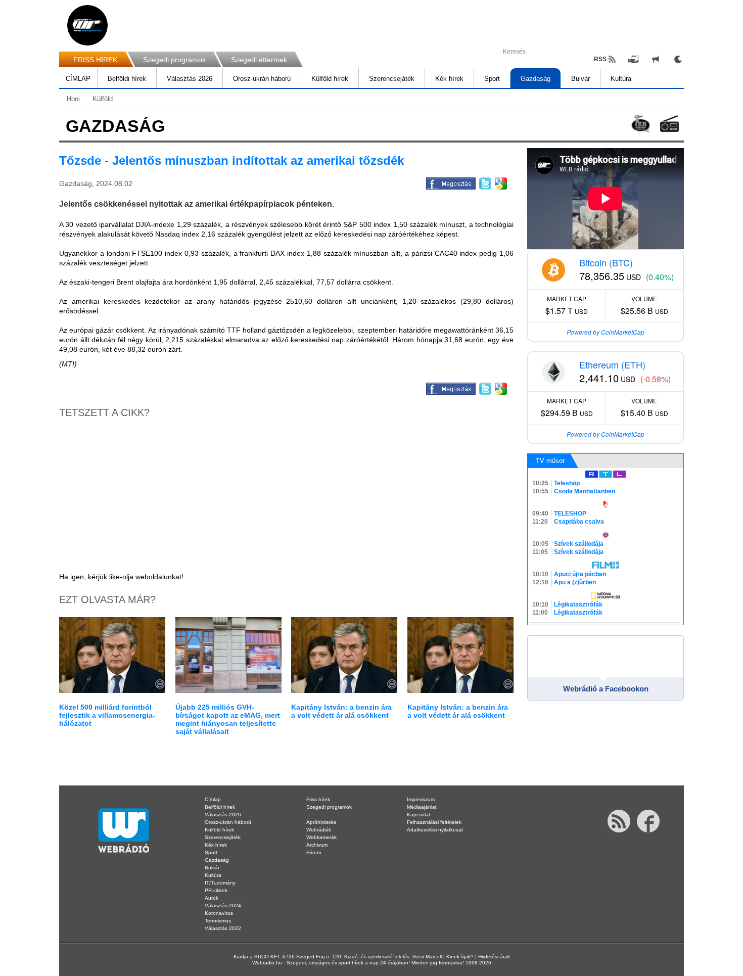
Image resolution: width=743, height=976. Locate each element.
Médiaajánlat (422, 807)
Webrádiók (318, 829)
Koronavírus (219, 913)
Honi (73, 99)
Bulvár (580, 78)
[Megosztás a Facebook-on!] (450, 182)
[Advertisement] (702, 161)
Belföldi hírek (127, 78)
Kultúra (621, 78)
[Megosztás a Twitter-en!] (484, 182)
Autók (211, 898)
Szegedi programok (174, 60)
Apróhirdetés (321, 822)
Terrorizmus (218, 920)
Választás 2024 (223, 905)
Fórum (313, 852)
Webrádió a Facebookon (605, 688)
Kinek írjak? (460, 956)
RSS (600, 59)
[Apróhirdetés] (655, 59)
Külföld (102, 99)
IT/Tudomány (220, 883)
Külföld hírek (329, 78)
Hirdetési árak (494, 956)
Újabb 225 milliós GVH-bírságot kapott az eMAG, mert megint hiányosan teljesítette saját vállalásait (227, 719)
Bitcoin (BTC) (606, 262)
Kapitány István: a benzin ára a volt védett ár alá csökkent (341, 711)
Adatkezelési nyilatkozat (435, 829)
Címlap (213, 799)
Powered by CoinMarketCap (605, 332)
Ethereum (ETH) (612, 364)
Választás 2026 (189, 78)
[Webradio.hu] (87, 25)
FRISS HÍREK (95, 60)
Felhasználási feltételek (434, 822)
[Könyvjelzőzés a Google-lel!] (500, 182)
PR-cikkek (216, 890)
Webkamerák (321, 837)
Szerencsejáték (391, 78)
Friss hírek (318, 799)
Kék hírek (449, 78)
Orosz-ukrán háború (262, 78)
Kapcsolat (418, 814)
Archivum (317, 845)
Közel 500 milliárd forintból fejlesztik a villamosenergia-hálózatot (107, 715)
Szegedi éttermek (259, 60)
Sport (492, 78)
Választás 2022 (223, 928)
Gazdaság (535, 78)
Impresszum (421, 799)
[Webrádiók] (669, 123)
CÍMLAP (78, 78)
